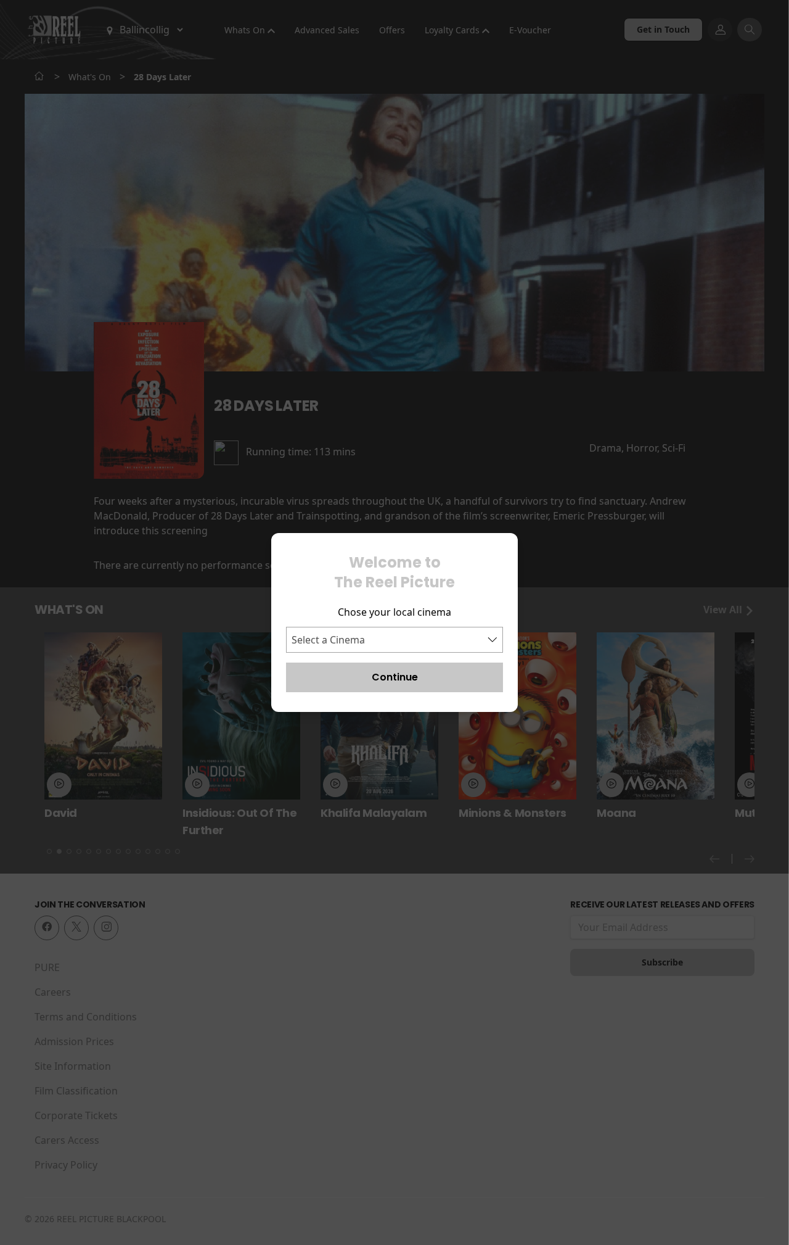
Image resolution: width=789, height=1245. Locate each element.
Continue (395, 677)
